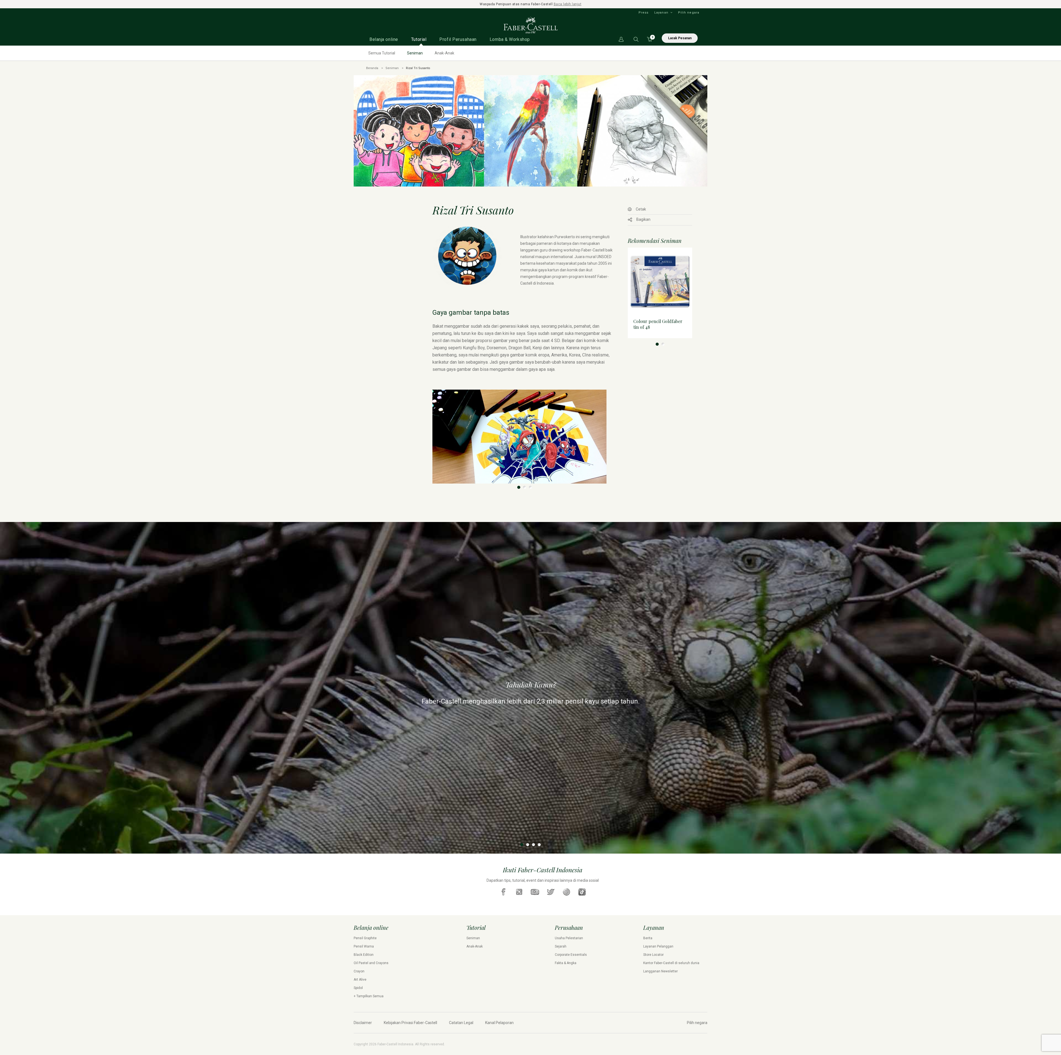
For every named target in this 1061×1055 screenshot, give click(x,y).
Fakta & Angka (565, 963)
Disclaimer (363, 1023)
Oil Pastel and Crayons (371, 963)
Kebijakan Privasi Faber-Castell (410, 1023)
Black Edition (364, 954)
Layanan (661, 12)
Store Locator (653, 954)
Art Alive (360, 979)
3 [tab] (530, 487)
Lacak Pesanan (680, 38)
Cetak (641, 209)
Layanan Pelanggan (658, 946)
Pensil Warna (364, 946)
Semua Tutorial (381, 53)
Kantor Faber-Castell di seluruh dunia (671, 963)
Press (644, 12)
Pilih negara (688, 12)
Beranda (372, 68)
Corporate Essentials (571, 954)
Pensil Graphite (365, 938)
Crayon (359, 971)
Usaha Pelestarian (569, 938)
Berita (647, 938)
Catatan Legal (461, 1023)
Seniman (415, 53)
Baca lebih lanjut (568, 4)
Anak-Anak (444, 53)
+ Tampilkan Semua (369, 996)
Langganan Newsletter (660, 971)
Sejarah (560, 946)
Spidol (358, 988)
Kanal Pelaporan (499, 1023)
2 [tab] (524, 487)
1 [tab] (518, 487)
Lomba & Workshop (510, 39)
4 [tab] (539, 844)
